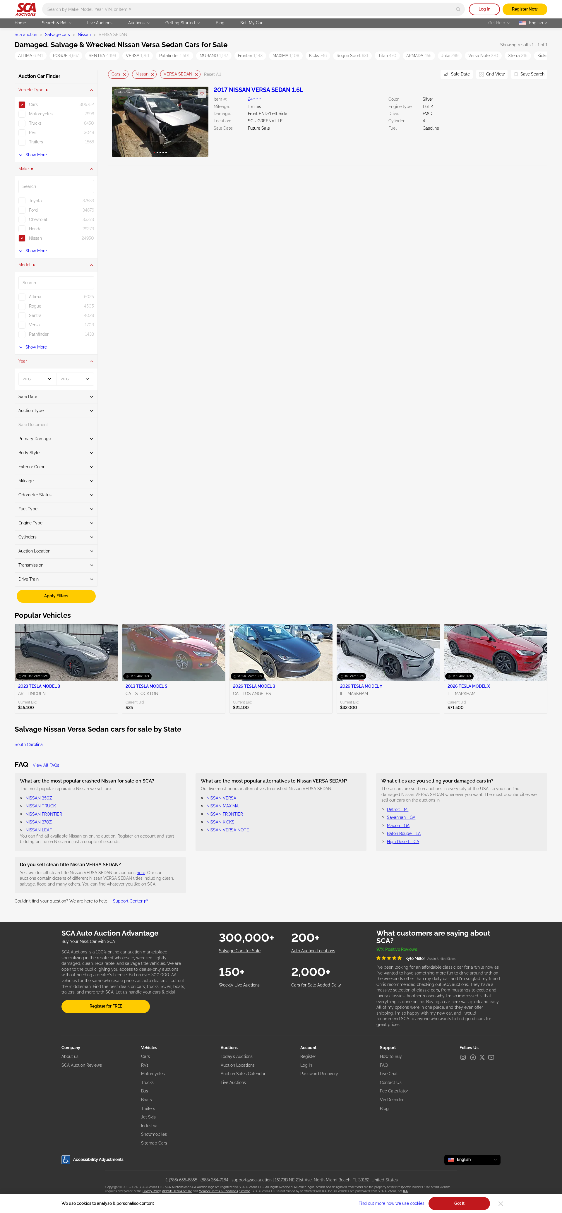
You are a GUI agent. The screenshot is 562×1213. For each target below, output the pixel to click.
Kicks (318, 55)
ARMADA (418, 55)
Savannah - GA (401, 817)
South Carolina (29, 744)
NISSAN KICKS (220, 822)
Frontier (250, 55)
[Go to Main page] (26, 9)
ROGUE (66, 55)
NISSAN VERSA (221, 798)
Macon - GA (398, 825)
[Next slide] (428, 74)
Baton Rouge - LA (404, 833)
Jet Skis (148, 1117)
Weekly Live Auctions (239, 985)
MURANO (214, 55)
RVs (144, 1065)
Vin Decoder (392, 1099)
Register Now (525, 9)
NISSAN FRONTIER (43, 814)
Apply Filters (56, 595)
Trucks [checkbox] (35, 123)
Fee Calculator (394, 1091)
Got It (459, 1203)
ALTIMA (30, 55)
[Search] (458, 9)
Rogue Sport (352, 55)
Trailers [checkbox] (36, 142)
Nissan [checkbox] (35, 238)
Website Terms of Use (177, 1191)
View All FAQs (46, 765)
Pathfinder (174, 55)
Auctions (136, 22)
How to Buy (391, 1056)
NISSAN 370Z (38, 822)
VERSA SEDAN (178, 74)
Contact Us (391, 1082)
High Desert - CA (403, 841)
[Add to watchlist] (202, 93)
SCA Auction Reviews (81, 1065)
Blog (220, 22)
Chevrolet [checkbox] (38, 219)
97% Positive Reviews (396, 949)
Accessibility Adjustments (98, 1159)
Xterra (517, 55)
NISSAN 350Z (38, 798)
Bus (144, 1091)
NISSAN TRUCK (40, 806)
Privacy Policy (151, 1191)
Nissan (84, 34)
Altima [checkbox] (35, 296)
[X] (482, 1057)
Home (20, 22)
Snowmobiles (154, 1134)
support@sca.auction (252, 1180)
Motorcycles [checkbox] (41, 113)
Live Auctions (99, 22)
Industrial (150, 1125)
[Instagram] (463, 1057)
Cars (116, 74)
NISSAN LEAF (38, 830)
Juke (449, 55)
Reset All (212, 74)
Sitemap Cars (154, 1143)
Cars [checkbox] (33, 104)
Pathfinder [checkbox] (39, 334)
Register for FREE (106, 1006)
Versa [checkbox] (34, 324)
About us (69, 1056)
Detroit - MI (397, 809)
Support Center (128, 901)
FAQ (384, 1065)
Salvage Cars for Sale (240, 950)
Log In (484, 9)
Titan (387, 55)
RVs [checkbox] (32, 132)
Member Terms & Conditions (218, 1191)
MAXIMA (286, 55)
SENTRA (102, 55)
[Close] (500, 1203)
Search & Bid (54, 22)
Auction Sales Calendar (243, 1073)
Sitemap (244, 1191)
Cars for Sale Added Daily (316, 985)
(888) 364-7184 (214, 1180)
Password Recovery (319, 1073)
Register (308, 1056)
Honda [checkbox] (35, 229)
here (141, 872)
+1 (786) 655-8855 (180, 1180)
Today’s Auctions (237, 1056)
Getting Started (180, 22)
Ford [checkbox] (33, 210)
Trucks (147, 1082)
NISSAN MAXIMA (222, 806)
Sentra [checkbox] (35, 315)
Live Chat (389, 1073)
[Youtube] (491, 1057)
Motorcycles (153, 1073)
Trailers (148, 1108)
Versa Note (483, 55)
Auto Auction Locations (313, 950)
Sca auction (26, 34)
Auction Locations (238, 1065)
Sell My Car (251, 22)
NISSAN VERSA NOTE (227, 830)
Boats (146, 1099)
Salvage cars (57, 34)
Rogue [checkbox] (35, 306)
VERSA (137, 55)
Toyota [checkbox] (35, 200)
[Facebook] (473, 1057)
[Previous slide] (112, 74)
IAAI (405, 1191)
